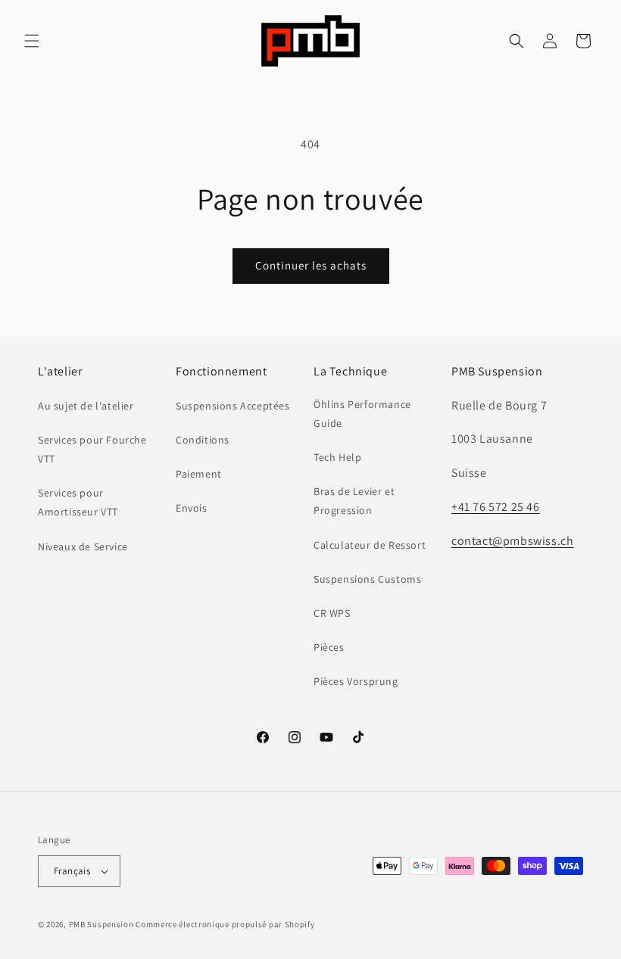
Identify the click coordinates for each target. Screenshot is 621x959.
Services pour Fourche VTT (92, 449)
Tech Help (337, 457)
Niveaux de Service (83, 546)
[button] (31, 41)
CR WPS (332, 613)
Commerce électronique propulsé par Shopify (225, 924)
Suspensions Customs (367, 579)
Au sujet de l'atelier (86, 406)
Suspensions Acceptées (233, 406)
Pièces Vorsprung (356, 681)
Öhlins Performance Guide (362, 413)
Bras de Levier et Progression (354, 500)
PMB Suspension (101, 924)
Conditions (202, 440)
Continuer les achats (311, 265)
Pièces (329, 647)
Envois (192, 508)
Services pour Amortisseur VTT (78, 502)
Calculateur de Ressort (370, 545)
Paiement (199, 474)
